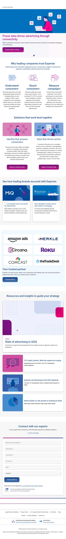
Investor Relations (32, 515)
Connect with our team (12, 49)
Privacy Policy (13, 490)
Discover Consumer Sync (17, 167)
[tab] (32, 55)
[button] (5, 203)
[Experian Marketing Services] (8, 3)
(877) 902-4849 (34, 433)
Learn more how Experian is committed (26, 522)
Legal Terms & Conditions (12, 512)
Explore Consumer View (49, 167)
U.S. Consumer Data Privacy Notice (32, 486)
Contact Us (42, 515)
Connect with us (10, 279)
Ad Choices (53, 512)
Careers (23, 515)
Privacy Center (24, 512)
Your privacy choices (48, 522)
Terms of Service (23, 490)
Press (59, 512)
